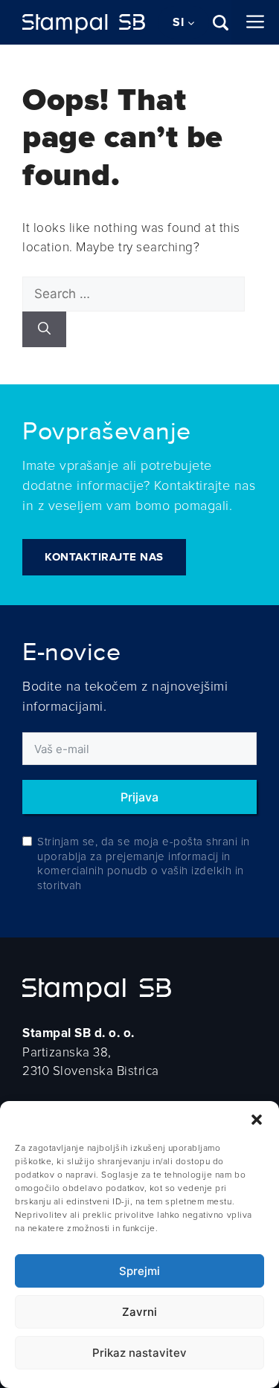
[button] (256, 1119)
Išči (222, 22)
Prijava (139, 797)
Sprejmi (139, 1271)
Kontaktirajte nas (104, 557)
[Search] (44, 329)
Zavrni (139, 1312)
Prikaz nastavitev (139, 1353)
